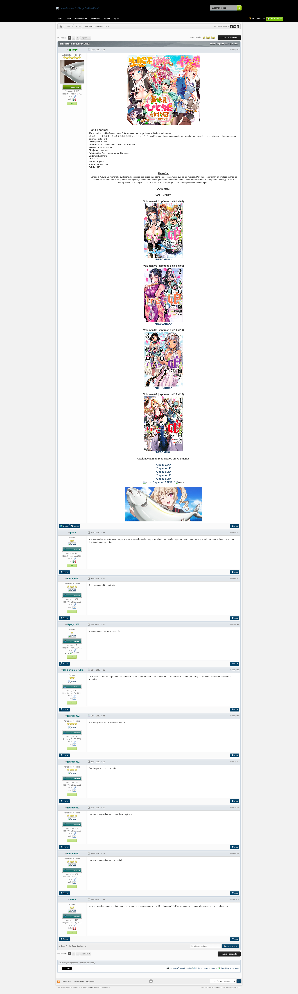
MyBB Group (236, 987)
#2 (238, 532)
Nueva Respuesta (229, 38)
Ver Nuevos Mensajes (221, 26)
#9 (238, 853)
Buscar (76, 526)
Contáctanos (67, 981)
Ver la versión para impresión (181, 968)
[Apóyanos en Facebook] (232, 26)
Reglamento (90, 981)
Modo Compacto (217, 44)
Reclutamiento (80, 19)
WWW (65, 526)
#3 (238, 578)
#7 (238, 762)
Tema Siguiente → (79, 946)
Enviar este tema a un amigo (206, 968)
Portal (60, 19)
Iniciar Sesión (258, 19)
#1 (238, 50)
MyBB (217, 987)
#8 (238, 807)
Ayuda (116, 19)
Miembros (95, 19)
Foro (69, 19)
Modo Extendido (231, 44)
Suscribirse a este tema (230, 968)
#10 (237, 899)
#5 (238, 670)
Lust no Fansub (93, 987)
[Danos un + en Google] (239, 26)
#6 (238, 716)
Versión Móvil (79, 981)
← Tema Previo (65, 946)
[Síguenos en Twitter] (235, 26)
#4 (238, 624)
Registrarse (276, 19)
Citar (236, 526)
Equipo (107, 19)
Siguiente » (85, 38)
